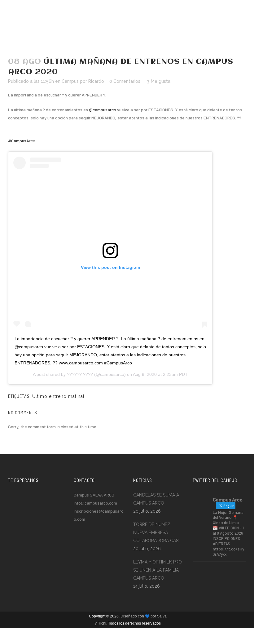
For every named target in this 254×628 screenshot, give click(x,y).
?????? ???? (80, 374)
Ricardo (96, 81)
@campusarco (102, 109)
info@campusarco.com (95, 503)
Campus (70, 81)
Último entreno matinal (58, 396)
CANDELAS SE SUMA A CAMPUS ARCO (156, 499)
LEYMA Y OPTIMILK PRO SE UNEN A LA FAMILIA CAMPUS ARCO (157, 570)
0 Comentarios (124, 81)
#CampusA (18, 140)
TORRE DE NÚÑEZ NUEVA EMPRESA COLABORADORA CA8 (156, 532)
